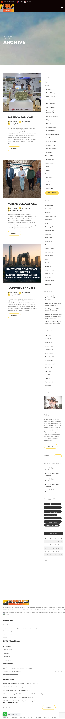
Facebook (6, 717)
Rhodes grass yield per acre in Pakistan (53, 521)
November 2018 (49, 385)
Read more (14, 148)
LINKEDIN (22, 717)
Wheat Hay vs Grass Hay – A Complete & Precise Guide (18, 697)
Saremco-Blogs (49, 270)
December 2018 (49, 382)
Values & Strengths (51, 92)
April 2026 (48, 339)
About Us (48, 89)
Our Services (48, 174)
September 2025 (50, 364)
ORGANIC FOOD (49, 248)
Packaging (49, 177)
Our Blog (48, 123)
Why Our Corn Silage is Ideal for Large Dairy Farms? (17, 687)
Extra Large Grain (50, 227)
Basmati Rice (48, 209)
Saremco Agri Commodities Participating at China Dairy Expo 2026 (53, 297)
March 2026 (48, 342)
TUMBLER (46, 717)
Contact (50, 446)
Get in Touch (52, 192)
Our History (49, 100)
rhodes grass (55, 504)
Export (48, 184)
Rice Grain (48, 263)
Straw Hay (48, 277)
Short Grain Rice (49, 273)
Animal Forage (49, 138)
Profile (47, 85)
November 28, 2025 (16, 210)
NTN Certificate (50, 130)
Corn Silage (49, 152)
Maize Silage (48, 241)
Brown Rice (48, 212)
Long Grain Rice (49, 230)
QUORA (54, 717)
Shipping (48, 181)
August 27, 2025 (15, 294)
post (47, 504)
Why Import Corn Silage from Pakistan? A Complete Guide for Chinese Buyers (53, 316)
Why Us (48, 120)
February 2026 (49, 346)
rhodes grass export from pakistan (52, 511)
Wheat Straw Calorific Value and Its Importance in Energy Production (21, 701)
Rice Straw (48, 266)
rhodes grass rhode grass (53, 518)
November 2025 (49, 357)
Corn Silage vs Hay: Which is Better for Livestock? (16, 690)
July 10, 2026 (14, 124)
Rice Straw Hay (50, 145)
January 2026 (49, 349)
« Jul (45, 560)
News (46, 245)
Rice (47, 166)
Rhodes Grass (49, 255)
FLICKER (38, 717)
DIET (46, 223)
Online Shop (49, 188)
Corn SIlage (48, 219)
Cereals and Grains (50, 216)
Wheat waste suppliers (52, 525)
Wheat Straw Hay (51, 141)
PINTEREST (30, 717)
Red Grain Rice (49, 252)
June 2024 (48, 374)
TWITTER (14, 717)
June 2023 (48, 378)
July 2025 (48, 371)
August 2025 (48, 367)
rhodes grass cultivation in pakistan (53, 507)
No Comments (25, 121)
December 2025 (49, 353)
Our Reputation (50, 107)
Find (58, 455)
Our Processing (50, 103)
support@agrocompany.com (10, 674)
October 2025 (49, 360)
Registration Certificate (52, 134)
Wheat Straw (48, 284)
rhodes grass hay (50, 515)
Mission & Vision (50, 96)
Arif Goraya (13, 121)
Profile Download (51, 127)
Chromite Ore (50, 159)
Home (46, 82)
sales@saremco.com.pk (9, 640)
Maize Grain (48, 234)
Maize (48, 170)
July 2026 (48, 335)
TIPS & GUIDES (49, 280)
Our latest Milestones (52, 116)
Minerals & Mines (50, 156)
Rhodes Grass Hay (51, 148)
